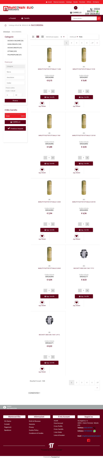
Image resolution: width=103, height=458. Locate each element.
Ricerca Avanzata (59, 2)
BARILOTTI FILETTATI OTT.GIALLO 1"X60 (49, 135)
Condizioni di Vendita (36, 433)
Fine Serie (82, 2)
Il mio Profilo (58, 426)
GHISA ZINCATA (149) (14, 44)
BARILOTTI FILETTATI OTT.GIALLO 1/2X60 (49, 202)
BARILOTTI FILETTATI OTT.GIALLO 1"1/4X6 (49, 69)
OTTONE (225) (12, 51)
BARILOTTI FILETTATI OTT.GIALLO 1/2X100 (83, 135)
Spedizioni (7, 430)
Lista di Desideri (59, 435)
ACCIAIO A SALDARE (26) (15, 40)
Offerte (89, 2)
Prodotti (13, 18)
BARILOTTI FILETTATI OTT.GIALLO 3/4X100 (83, 202)
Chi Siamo (96, 2)
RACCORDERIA (37, 25)
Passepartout (55, 457)
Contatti (7, 424)
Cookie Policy (33, 430)
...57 (92, 43)
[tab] (12, 18)
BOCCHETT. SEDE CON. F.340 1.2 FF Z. (49, 334)
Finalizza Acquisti (17, 129)
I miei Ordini (58, 432)
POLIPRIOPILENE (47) (15, 55)
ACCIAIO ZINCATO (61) (15, 47)
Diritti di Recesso (35, 421)
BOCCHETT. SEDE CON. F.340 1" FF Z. (84, 268)
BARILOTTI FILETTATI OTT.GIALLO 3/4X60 (49, 268)
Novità (75, 2)
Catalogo (69, 2)
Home (5, 25)
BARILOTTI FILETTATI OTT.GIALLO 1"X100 (84, 69)
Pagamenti (7, 427)
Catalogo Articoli (14, 25)
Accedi (50, 2)
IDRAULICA (25, 25)
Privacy (31, 427)
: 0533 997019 (93, 10)
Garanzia (32, 424)
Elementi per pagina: (52, 37)
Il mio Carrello (58, 429)
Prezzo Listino (10, 88)
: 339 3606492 (92, 12)
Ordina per (73, 37)
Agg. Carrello (50, 97)
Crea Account (58, 423)
